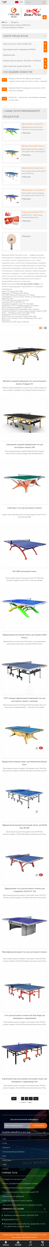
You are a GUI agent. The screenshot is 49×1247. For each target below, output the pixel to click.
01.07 (4, 98)
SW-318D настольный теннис (24, 571)
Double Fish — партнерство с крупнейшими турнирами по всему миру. (27, 98)
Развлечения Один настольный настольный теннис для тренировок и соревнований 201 (24, 1080)
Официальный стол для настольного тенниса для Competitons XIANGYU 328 (34, 190)
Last (35, 1098)
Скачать (5, 1169)
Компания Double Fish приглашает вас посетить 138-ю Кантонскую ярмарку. (27, 89)
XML (5, 1164)
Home (5, 22)
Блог (4, 1156)
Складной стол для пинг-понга (14, 1179)
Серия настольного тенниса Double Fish (17, 44)
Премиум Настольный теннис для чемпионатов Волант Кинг (34, 146)
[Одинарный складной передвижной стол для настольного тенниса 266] (24, 418)
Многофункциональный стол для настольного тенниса (24, 952)
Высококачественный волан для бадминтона (19, 1188)
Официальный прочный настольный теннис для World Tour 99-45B (34, 168)
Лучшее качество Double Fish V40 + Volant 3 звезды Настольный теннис (34, 212)
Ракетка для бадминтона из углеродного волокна (20, 1183)
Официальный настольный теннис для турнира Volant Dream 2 (34, 124)
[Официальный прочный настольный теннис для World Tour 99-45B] (24, 799)
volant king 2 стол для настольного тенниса (24, 508)
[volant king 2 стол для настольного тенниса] (24, 481)
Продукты (6, 1147)
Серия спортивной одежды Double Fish (17, 66)
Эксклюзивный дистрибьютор (13, 1152)
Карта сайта (7, 1160)
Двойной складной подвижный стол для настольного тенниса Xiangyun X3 (24, 382)
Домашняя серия (9, 55)
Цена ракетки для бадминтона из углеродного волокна (22, 1205)
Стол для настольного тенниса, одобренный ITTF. (21, 1192)
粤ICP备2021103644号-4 (29, 1237)
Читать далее (27, 133)
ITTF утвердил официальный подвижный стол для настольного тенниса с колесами (24, 699)
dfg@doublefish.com (11, 1219)
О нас (5, 1143)
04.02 (4, 80)
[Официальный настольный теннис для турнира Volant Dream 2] (24, 608)
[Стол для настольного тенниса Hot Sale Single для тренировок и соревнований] (24, 989)
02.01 (4, 89)
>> (31, 1098)
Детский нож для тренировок (13, 1196)
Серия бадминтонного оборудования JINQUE (19, 49)
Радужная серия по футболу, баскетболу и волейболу (22, 61)
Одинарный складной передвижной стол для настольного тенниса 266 (24, 445)
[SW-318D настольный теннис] (24, 545)
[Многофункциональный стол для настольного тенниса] (24, 925)
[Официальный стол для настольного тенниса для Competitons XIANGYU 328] (24, 862)
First (13, 1098)
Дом (4, 1139)
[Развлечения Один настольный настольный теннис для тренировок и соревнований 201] (24, 1052)
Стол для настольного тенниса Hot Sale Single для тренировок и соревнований (24, 1016)
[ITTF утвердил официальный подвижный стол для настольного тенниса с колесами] (24, 672)
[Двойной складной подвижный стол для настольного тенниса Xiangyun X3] (24, 354)
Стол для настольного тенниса (27, 284)
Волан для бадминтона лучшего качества (17, 1201)
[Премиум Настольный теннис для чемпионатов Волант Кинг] (24, 735)
